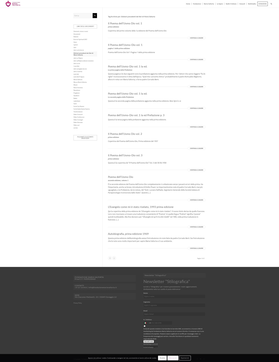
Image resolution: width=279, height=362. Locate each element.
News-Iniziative (78, 88)
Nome (146, 293)
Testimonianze (78, 112)
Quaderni (76, 95)
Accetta (162, 358)
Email (145, 311)
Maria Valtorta (78, 79)
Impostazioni (185, 358)
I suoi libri (76, 66)
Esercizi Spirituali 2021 (80, 39)
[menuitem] (188, 4)
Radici (75, 98)
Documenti (77, 34)
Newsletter (77, 90)
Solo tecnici (173, 358)
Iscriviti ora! (148, 341)
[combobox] (147, 323)
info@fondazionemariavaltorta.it (103, 287)
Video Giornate (78, 122)
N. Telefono (147, 320)
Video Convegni (78, 120)
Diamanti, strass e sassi (81, 31)
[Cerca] (271, 4)
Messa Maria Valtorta (80, 82)
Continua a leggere (196, 38)
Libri (75, 47)
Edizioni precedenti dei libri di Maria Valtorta (83, 54)
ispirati (76, 45)
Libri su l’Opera (78, 58)
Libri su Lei (77, 63)
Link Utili (76, 74)
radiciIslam (77, 101)
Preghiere (77, 93)
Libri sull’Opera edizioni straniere (84, 61)
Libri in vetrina (78, 71)
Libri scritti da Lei (79, 50)
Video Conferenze (79, 117)
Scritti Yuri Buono (79, 106)
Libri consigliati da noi (80, 69)
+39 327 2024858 (81, 287)
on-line (76, 128)
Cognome (147, 302)
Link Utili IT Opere (79, 77)
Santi (75, 104)
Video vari (77, 125)
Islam (75, 42)
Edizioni (76, 37)
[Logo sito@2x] (13, 4)
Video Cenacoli (78, 114)
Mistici (75, 85)
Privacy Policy (78, 303)
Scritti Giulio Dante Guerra (82, 109)
